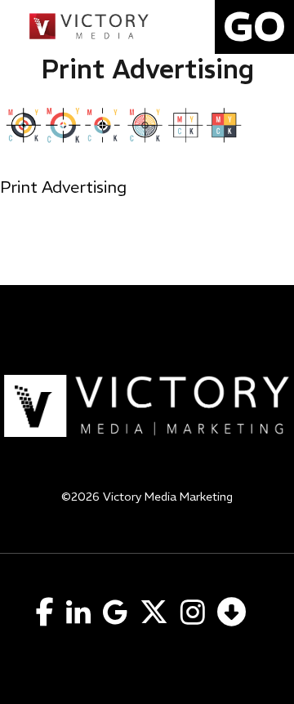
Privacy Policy (147, 517)
